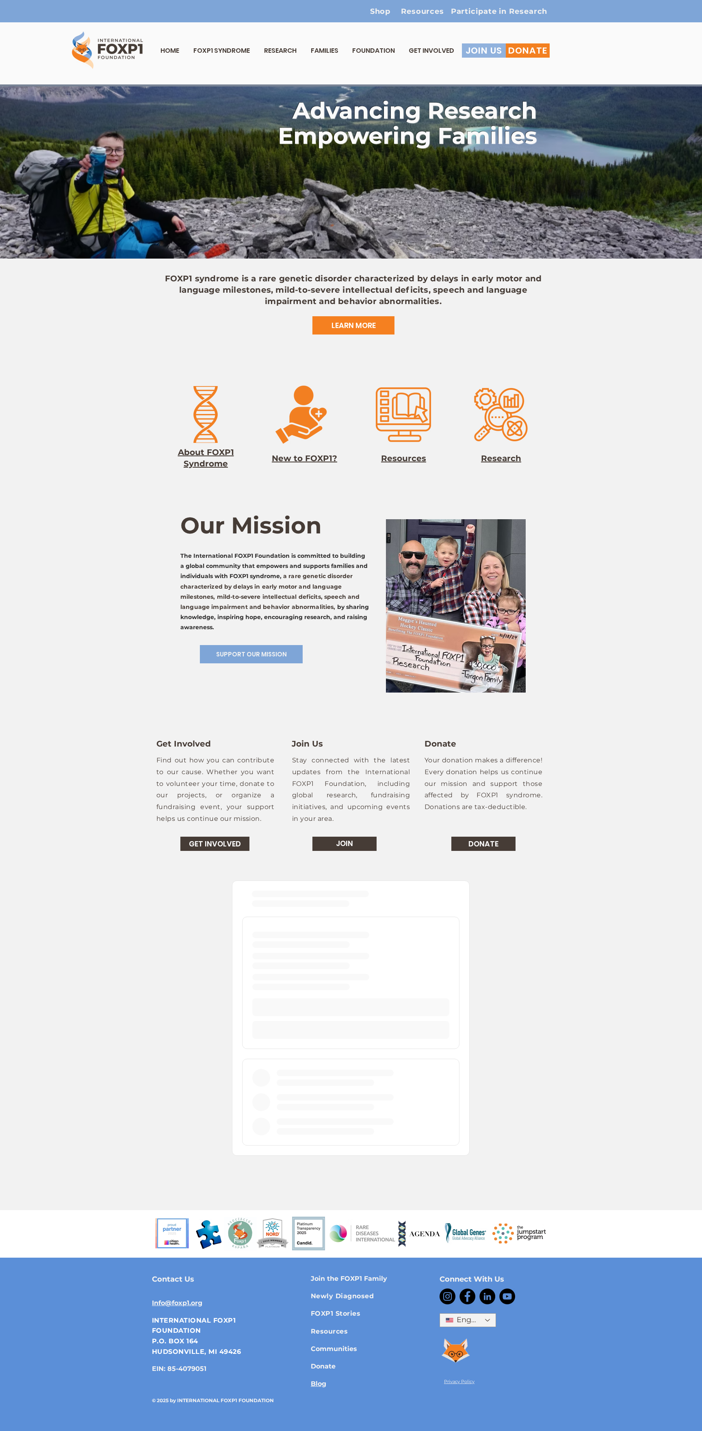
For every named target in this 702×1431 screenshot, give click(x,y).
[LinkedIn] (487, 1296)
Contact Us (173, 1279)
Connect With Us (472, 1279)
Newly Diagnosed (342, 1296)
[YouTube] (507, 1296)
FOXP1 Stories (335, 1313)
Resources (329, 1331)
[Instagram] (447, 1296)
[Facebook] (467, 1296)
